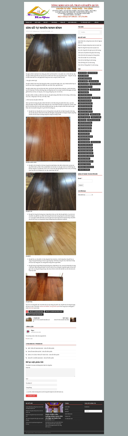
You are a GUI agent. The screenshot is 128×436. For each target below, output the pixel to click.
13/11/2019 (30, 31)
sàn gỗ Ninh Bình (92, 73)
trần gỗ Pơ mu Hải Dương (85, 103)
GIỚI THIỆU (37, 22)
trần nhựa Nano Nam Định (85, 150)
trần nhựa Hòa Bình (84, 139)
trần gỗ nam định (94, 89)
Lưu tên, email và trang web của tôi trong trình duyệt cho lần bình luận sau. (45, 392)
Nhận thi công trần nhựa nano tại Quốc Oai (88, 47)
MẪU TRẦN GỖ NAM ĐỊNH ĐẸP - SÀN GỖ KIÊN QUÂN (41, 348)
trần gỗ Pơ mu (96, 97)
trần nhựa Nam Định (84, 142)
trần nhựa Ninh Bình (84, 158)
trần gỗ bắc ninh (93, 81)
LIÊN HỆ (96, 22)
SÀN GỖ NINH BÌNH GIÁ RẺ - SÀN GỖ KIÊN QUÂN (40, 351)
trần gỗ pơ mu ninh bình (85, 109)
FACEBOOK (87, 407)
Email (80, 178)
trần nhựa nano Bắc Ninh (85, 144)
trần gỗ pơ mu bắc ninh (85, 100)
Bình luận (30, 338)
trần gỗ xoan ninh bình (85, 128)
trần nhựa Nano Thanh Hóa (86, 156)
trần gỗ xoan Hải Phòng (85, 125)
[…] (50, 426)
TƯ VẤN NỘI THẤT (85, 22)
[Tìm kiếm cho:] (90, 32)
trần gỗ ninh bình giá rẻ (85, 95)
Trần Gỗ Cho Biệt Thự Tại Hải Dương (87, 57)
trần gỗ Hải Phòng (83, 89)
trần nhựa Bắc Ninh (84, 133)
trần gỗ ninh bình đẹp (84, 97)
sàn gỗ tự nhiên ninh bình (36, 311)
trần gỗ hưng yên (83, 84)
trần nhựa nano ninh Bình (86, 153)
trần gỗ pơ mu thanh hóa (85, 111)
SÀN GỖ (45, 22)
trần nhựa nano (95, 142)
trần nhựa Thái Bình (84, 169)
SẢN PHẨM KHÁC (72, 22)
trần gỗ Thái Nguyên (84, 117)
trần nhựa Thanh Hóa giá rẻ (86, 167)
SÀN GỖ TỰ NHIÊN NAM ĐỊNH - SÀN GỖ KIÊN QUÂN (41, 358)
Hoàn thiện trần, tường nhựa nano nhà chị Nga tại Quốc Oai (54, 416)
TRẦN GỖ (62, 22)
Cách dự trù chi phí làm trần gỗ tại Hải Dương (89, 52)
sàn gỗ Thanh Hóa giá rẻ (85, 78)
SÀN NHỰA (54, 22)
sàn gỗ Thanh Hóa (83, 75)
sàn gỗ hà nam (82, 73)
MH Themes (48, 432)
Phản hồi (28, 367)
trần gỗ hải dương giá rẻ (85, 86)
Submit (80, 185)
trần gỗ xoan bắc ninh (94, 120)
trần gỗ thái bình (95, 114)
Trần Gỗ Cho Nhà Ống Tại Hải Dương (87, 60)
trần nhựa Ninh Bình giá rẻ (86, 161)
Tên (27, 378)
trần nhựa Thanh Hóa (84, 164)
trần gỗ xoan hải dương (85, 122)
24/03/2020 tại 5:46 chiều (36, 332)
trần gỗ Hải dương (95, 84)
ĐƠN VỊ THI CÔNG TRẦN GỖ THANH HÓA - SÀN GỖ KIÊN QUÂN (43, 354)
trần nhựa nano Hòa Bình (85, 147)
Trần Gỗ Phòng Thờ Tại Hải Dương (86, 62)
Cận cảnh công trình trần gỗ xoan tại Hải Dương (89, 50)
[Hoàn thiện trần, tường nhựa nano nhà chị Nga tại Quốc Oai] (54, 411)
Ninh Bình (31, 308)
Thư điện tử (28, 383)
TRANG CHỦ (28, 22)
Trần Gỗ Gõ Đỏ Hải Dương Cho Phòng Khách (89, 55)
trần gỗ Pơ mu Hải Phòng (85, 106)
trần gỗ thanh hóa (84, 114)
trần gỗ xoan (82, 120)
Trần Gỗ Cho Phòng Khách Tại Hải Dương (88, 65)
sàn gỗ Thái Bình (83, 81)
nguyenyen (37, 31)
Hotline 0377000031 (44, 306)
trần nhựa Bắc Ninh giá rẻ (85, 136)
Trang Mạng (29, 387)
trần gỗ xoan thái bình (85, 131)
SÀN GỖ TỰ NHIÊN (46, 31)
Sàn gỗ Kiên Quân (54, 306)
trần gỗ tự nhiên (95, 117)
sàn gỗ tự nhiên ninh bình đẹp (34, 314)
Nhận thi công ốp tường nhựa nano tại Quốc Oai (89, 45)
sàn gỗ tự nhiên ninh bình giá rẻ (54, 311)
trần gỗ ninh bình (83, 92)
